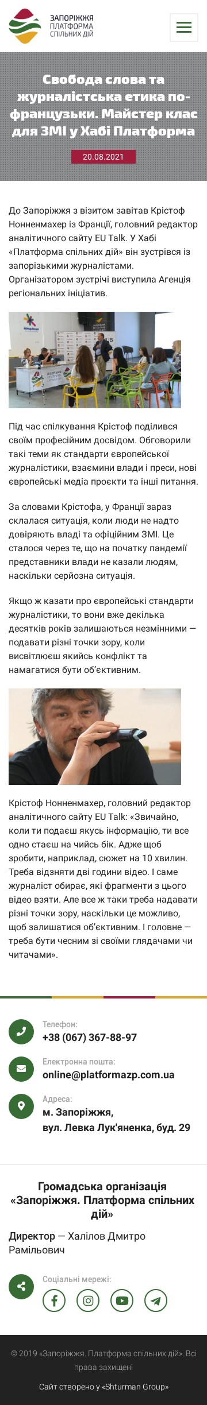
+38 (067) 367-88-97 (90, 1037)
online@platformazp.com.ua (109, 1075)
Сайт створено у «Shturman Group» (103, 1386)
